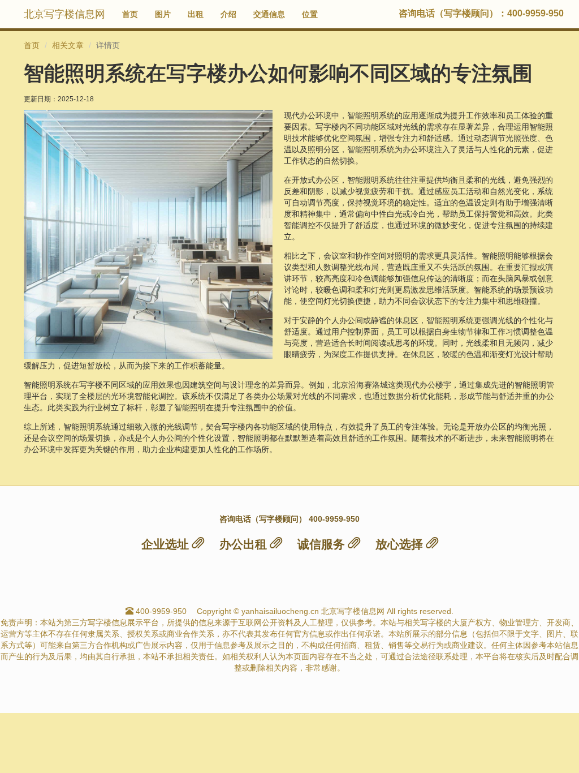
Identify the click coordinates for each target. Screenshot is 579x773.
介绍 (228, 14)
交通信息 (269, 14)
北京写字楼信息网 (64, 14)
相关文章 (68, 45)
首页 (130, 14)
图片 (163, 14)
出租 (196, 14)
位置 (310, 14)
